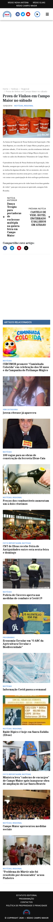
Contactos (26, 902)
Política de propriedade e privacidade (26, 905)
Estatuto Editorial (26, 895)
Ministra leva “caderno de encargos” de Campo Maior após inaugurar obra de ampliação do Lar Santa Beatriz (26, 780)
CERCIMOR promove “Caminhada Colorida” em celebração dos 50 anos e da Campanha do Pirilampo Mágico (26, 367)
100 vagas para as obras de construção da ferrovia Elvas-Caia (24, 457)
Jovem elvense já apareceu (19, 412)
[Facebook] (18, 14)
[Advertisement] (26, 48)
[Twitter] (23, 14)
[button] (37, 14)
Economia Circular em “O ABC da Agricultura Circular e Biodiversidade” (23, 644)
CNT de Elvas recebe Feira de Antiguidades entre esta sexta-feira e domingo (26, 549)
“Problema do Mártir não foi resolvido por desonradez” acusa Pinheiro (23, 875)
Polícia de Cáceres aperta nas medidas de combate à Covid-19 (22, 597)
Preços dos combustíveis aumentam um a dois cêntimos (26, 502)
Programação (26, 898)
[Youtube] (28, 14)
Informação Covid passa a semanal (24, 689)
